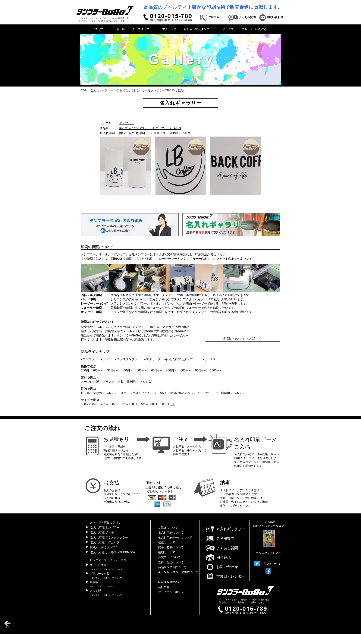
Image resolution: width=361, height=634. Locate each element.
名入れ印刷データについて (175, 537)
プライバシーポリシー (172, 592)
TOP (84, 90)
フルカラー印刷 (91, 307)
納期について (166, 552)
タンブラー (102, 29)
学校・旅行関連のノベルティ (179, 393)
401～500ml (149, 404)
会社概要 (163, 587)
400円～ (127, 370)
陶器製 (131, 381)
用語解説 (223, 557)
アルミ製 (146, 381)
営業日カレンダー (230, 576)
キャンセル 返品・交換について (178, 572)
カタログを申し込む (268, 552)
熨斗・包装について (171, 547)
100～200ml (89, 404)
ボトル (120, 29)
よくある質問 (227, 548)
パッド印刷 (145, 258)
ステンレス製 (90, 381)
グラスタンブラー (143, 29)
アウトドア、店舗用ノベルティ (224, 393)
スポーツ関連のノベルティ (139, 393)
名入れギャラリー (101, 90)
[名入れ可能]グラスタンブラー (109, 537)
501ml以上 (168, 404)
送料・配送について (171, 562)
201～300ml (109, 404)
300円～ (112, 370)
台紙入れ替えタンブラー (199, 29)
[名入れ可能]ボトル (102, 532)
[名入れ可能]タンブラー (104, 527)
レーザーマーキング (172, 258)
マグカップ (169, 29)
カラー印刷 (199, 258)
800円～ (186, 370)
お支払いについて (169, 557)
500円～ (142, 370)
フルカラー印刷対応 (254, 29)
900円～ (200, 370)
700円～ (171, 370)
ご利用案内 (225, 538)
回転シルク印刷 (121, 258)
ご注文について (168, 527)
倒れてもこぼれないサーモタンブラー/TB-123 (150, 128)
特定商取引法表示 (169, 582)
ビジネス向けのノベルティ (99, 393)
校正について (166, 542)
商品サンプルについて (172, 567)
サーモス (228, 29)
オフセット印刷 (223, 258)
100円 (85, 370)
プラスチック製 (113, 381)
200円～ (98, 370)
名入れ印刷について (171, 532)
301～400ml (129, 404)
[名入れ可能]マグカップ (104, 542)
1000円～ (216, 370)
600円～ (156, 370)
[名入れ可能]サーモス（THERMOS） (113, 552)
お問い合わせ (227, 567)
